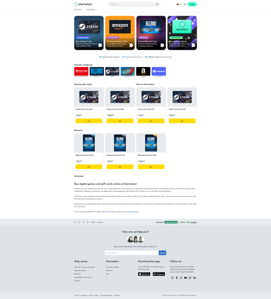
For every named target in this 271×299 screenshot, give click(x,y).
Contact (77, 281)
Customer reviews (112, 267)
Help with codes (80, 270)
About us (109, 270)
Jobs (107, 274)
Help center (81, 261)
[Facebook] (177, 278)
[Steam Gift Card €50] (182, 97)
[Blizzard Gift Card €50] (120, 143)
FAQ (112, 211)
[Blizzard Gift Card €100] (151, 143)
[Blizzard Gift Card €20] (89, 143)
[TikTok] (181, 278)
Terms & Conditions (80, 295)
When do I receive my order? (84, 267)
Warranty (77, 274)
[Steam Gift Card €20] (88, 97)
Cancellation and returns (83, 277)
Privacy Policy (93, 295)
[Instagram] (172, 278)
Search (162, 253)
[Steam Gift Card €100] (120, 97)
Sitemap (117, 295)
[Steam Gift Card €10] (151, 97)
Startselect (112, 261)
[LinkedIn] (194, 278)
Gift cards (77, 10)
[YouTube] (185, 278)
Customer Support (132, 211)
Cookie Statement (106, 295)
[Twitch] (190, 278)
